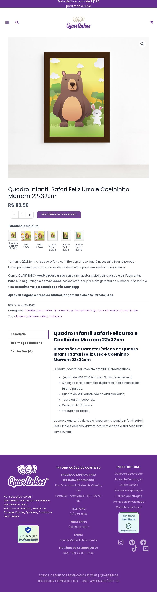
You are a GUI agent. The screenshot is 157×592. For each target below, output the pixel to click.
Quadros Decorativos (39, 310)
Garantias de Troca (129, 507)
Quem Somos (129, 485)
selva (43, 316)
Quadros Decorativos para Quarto (115, 310)
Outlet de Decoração (129, 473)
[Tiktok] (134, 548)
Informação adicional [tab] (26, 343)
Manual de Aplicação (129, 490)
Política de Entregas (129, 496)
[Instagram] (121, 542)
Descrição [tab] (18, 334)
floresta (21, 316)
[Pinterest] (132, 542)
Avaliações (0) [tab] (21, 351)
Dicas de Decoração (129, 479)
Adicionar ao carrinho (59, 214)
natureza (33, 316)
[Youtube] (146, 548)
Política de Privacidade (128, 501)
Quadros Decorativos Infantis (73, 310)
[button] (17, 23)
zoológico (55, 316)
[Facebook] (143, 542)
